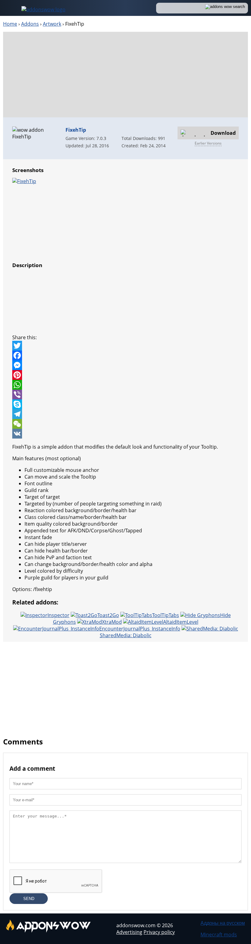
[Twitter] (125, 346)
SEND (28, 898)
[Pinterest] (125, 375)
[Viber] (125, 394)
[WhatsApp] (125, 385)
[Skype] (125, 404)
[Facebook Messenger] (125, 365)
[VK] (125, 434)
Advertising (129, 932)
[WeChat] (125, 424)
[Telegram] (125, 414)
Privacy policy (159, 932)
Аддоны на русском (222, 923)
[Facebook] (125, 355)
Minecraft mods (218, 934)
